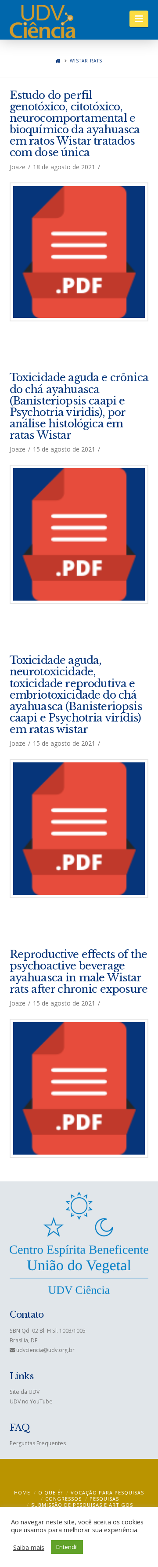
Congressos (63, 1498)
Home (22, 1492)
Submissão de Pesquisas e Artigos (82, 1504)
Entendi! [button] (67, 1547)
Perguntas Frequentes (38, 1443)
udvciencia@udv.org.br (45, 1350)
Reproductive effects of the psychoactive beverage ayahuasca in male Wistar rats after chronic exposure (79, 971)
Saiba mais (28, 1547)
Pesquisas (104, 1498)
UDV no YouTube (31, 1401)
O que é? (50, 1492)
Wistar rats (86, 61)
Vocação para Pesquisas (107, 1492)
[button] (138, 19)
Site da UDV (25, 1392)
